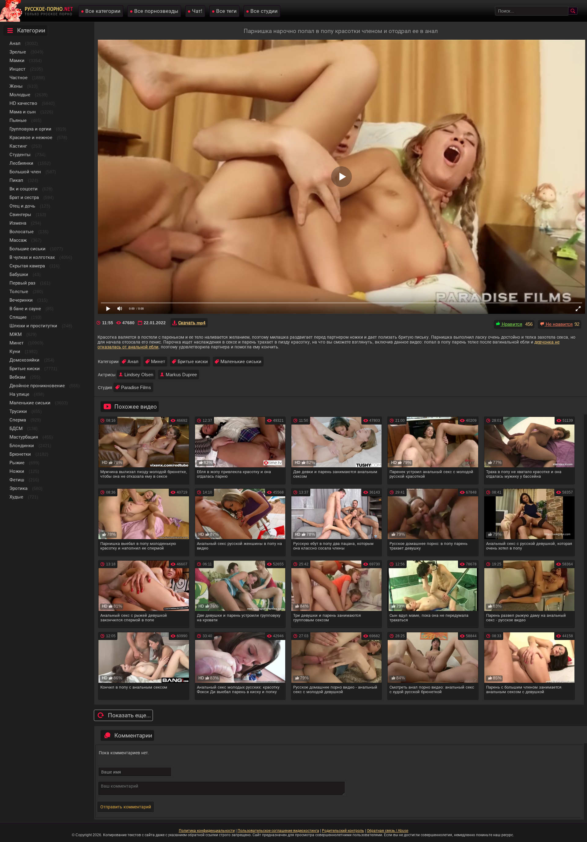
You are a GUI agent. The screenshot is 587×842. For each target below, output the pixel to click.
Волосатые (21, 231)
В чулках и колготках (32, 257)
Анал (14, 43)
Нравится (511, 324)
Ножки (16, 471)
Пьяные (18, 120)
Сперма (17, 419)
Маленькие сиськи (29, 402)
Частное (18, 77)
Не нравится (559, 324)
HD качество (23, 103)
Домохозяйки (24, 359)
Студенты (20, 154)
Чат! (197, 11)
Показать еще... (129, 715)
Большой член (25, 171)
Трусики (18, 411)
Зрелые (17, 51)
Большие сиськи (27, 248)
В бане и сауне (25, 308)
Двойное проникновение (37, 385)
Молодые (19, 94)
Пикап (16, 180)
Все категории (102, 11)
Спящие (18, 317)
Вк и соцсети (23, 188)
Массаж (18, 240)
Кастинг (18, 146)
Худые (16, 496)
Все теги (226, 11)
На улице (19, 394)
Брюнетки (20, 454)
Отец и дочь (22, 205)
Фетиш (16, 479)
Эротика (18, 488)
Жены (16, 86)
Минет (16, 342)
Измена (17, 223)
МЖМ (15, 334)
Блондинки (21, 445)
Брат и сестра (24, 197)
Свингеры (20, 214)
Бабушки (18, 274)
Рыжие (16, 462)
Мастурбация (23, 436)
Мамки (16, 60)
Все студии (264, 11)
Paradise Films (136, 387)
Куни (14, 351)
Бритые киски (24, 368)
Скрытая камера (27, 265)
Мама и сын (22, 111)
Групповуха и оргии (30, 128)
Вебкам (17, 377)
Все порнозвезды (156, 11)
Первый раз (22, 282)
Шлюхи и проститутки (33, 325)
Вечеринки (21, 300)
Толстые (18, 291)
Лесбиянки (21, 163)
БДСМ (16, 428)
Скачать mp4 (191, 322)
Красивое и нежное (30, 137)
